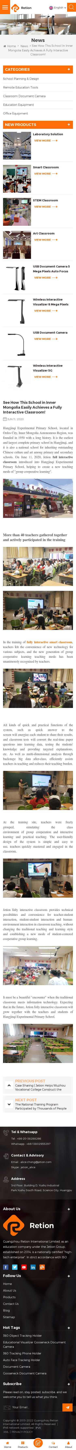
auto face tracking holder (21, 1360)
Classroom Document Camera (24, 96)
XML (6, 1431)
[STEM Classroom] (17, 212)
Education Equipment (18, 104)
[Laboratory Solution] (17, 146)
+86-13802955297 (38, 1143)
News (24, 46)
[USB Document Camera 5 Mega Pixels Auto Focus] (17, 278)
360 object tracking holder (22, 1335)
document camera (16, 1366)
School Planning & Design (21, 78)
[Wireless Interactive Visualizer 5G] (17, 377)
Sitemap (9, 1317)
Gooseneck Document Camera (24, 1373)
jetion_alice (28, 1167)
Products (9, 1297)
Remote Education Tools (20, 87)
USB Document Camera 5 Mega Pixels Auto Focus (51, 269)
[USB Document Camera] (17, 344)
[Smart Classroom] (17, 179)
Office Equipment (15, 113)
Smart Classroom (46, 167)
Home (11, 46)
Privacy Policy (22, 1431)
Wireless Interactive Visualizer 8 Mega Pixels (51, 302)
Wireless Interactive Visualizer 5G (48, 368)
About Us (9, 1290)
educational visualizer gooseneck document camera (34, 1344)
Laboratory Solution (48, 134)
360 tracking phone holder (22, 1353)
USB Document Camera (50, 332)
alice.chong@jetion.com (35, 1162)
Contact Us (10, 1303)
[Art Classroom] (17, 245)
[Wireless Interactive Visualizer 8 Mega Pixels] (17, 311)
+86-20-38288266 (29, 1138)
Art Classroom (44, 233)
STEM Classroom (45, 200)
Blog (6, 1310)
